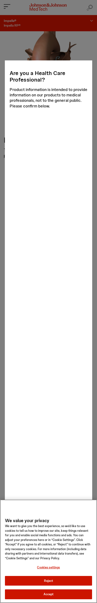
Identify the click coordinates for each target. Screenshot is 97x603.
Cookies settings (48, 567)
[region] (48, 551)
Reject (48, 581)
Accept (49, 594)
